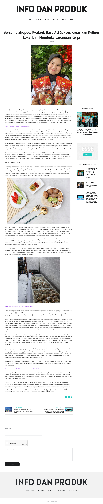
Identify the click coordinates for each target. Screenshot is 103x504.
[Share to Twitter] (69, 397)
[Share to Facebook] (66, 397)
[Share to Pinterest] (72, 397)
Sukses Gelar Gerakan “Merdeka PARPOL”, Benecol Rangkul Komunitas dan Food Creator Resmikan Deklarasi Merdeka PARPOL (87, 131)
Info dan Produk (51, 9)
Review (46, 20)
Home (31, 20)
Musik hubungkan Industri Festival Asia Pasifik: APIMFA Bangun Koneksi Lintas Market (91, 185)
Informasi (55, 20)
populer (38, 20)
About (72, 20)
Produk (64, 20)
